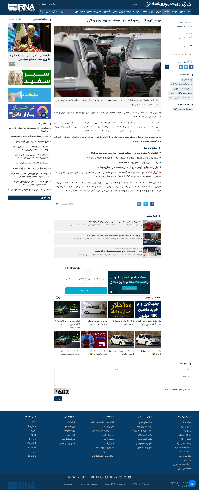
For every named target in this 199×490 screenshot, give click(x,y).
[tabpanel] (29, 45)
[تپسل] (66, 267)
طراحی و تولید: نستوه (179, 486)
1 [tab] (20, 19)
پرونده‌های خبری (145, 422)
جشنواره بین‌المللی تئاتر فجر (103, 456)
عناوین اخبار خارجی (144, 439)
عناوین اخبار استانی (144, 435)
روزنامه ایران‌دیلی (68, 439)
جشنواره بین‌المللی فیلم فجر (103, 431)
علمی (114, 11)
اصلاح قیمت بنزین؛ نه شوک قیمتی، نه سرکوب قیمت (28, 189)
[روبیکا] (120, 477)
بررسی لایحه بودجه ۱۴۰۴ (183, 109)
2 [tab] (16, 19)
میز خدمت (187, 460)
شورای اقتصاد (187, 88)
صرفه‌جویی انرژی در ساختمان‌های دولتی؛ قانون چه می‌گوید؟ (29, 130)
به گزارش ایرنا (155, 172)
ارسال (58, 398)
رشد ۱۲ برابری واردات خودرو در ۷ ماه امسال (138, 163)
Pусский (32, 447)
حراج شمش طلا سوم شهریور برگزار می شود (32, 141)
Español (31, 443)
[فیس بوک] (88, 477)
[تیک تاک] (83, 477)
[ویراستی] (93, 477)
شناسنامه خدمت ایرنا (183, 447)
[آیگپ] (106, 477)
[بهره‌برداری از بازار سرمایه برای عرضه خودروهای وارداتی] (107, 61)
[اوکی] (79, 477)
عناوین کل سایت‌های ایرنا (142, 431)
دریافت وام (86, 291)
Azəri (33, 435)
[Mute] (115, 292)
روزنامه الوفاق (69, 431)
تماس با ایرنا (186, 426)
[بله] (111, 477)
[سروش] (97, 477)
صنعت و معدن (183, 37)
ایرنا (168, 4)
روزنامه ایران (70, 426)
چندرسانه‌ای (80, 11)
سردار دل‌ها (109, 426)
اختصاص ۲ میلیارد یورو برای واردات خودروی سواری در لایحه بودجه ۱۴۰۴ (124, 153)
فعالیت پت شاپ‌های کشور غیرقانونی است (32, 163)
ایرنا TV (68, 11)
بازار (61, 11)
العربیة (33, 431)
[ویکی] (74, 477)
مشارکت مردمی (185, 456)
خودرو (176, 88)
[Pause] (111, 292)
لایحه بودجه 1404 (185, 93)
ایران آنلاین (70, 435)
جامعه (144, 11)
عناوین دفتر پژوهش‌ (144, 443)
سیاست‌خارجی (125, 11)
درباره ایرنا (187, 422)
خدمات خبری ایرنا (184, 469)
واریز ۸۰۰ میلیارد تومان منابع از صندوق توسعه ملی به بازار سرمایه (128, 167)
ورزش (158, 11)
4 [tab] (10, 19)
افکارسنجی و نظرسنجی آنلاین (102, 422)
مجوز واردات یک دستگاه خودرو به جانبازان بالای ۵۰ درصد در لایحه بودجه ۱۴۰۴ (122, 158)
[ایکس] (125, 477)
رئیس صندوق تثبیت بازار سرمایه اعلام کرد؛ (127, 248)
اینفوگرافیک (109, 443)
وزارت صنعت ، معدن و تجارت (181, 98)
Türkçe (32, 439)
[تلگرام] (130, 477)
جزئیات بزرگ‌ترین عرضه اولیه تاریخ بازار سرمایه (31, 168)
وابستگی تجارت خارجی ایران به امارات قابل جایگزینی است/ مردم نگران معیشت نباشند (32, 156)
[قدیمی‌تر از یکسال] (152, 225)
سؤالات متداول (185, 435)
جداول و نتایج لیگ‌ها (105, 447)
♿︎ (192, 483)
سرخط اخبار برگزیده (144, 426)
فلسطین (106, 11)
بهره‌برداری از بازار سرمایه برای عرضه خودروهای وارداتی (124, 20)
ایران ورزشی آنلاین (67, 443)
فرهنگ (136, 11)
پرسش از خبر (108, 439)
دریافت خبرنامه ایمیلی (182, 464)
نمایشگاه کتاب (108, 435)
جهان (151, 11)
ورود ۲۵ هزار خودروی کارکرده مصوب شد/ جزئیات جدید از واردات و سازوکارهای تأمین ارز (30, 175)
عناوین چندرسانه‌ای (144, 447)
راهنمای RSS (185, 439)
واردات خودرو (187, 79)
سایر (48, 11)
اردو (34, 452)
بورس (172, 93)
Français (31, 456)
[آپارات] (116, 477)
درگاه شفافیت (185, 452)
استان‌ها (97, 11)
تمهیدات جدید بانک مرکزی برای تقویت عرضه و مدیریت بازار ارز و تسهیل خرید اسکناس (31, 183)
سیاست (174, 11)
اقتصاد (166, 11)
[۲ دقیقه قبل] (29, 37)
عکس (89, 11)
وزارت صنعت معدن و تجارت (181, 84)
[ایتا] (102, 477)
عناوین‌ (182, 11)
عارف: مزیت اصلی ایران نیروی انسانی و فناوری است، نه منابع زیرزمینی (30, 57)
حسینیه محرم (108, 452)
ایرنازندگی (70, 422)
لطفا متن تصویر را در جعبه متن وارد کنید (175, 389)
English (32, 426)
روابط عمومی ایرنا (184, 443)
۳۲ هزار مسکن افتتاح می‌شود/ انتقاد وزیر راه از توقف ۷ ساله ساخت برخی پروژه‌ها (31, 148)
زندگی (55, 11)
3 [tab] (13, 19)
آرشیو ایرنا (187, 431)
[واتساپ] (69, 477)
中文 (34, 422)
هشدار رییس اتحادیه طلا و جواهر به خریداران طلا (29, 136)
